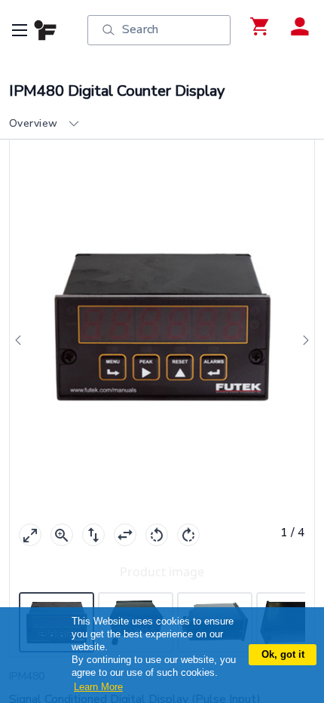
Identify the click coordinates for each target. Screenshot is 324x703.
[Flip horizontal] (125, 534)
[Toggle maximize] (30, 534)
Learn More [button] (98, 686)
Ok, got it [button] (282, 654)
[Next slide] (301, 340)
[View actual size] (61, 534)
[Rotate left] (156, 534)
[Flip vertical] (93, 534)
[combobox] (85, 124)
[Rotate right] (188, 534)
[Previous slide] (22, 340)
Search (140, 29)
